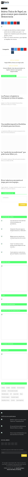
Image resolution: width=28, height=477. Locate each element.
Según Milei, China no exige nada (14, 62)
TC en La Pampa (20, 387)
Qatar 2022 (15, 394)
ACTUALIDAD (4, 8)
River (21, 394)
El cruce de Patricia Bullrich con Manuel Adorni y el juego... (18, 427)
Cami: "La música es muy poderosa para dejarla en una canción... (17, 245)
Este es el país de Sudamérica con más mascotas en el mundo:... (18, 433)
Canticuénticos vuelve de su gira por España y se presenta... (18, 253)
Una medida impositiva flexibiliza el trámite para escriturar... (13, 125)
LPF (11, 394)
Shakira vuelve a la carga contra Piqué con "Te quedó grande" (18, 420)
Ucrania (13, 400)
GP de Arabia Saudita (12, 391)
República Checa (5, 400)
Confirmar (22, 204)
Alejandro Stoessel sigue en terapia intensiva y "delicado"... (18, 229)
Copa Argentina (19, 400)
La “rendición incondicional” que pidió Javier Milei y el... (13, 153)
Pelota (3, 387)
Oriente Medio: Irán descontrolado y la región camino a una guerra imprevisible (14, 70)
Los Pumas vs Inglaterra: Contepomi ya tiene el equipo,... (12, 97)
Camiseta (4, 391)
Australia (13, 387)
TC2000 (8, 387)
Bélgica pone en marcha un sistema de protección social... (18, 237)
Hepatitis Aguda (14, 397)
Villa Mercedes (5, 394)
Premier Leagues (5, 397)
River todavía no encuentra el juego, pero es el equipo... (12, 181)
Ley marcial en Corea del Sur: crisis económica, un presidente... (18, 222)
